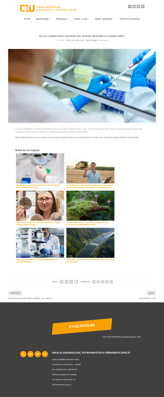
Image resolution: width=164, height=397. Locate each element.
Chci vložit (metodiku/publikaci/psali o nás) (122, 336)
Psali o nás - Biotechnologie (86, 40)
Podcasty (61, 19)
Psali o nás (81, 19)
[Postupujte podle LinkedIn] (138, 6)
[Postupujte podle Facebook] (129, 6)
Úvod (27, 19)
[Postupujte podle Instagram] (142, 6)
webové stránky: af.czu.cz (61, 385)
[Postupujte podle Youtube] (134, 6)
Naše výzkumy (103, 19)
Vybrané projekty (130, 19)
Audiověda (42, 19)
